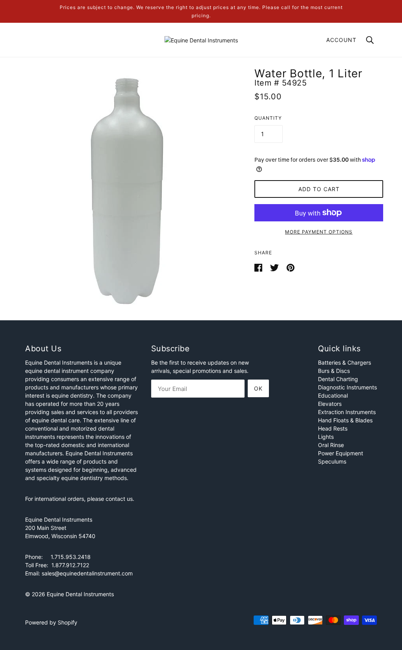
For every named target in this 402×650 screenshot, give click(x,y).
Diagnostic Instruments (347, 387)
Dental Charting (338, 379)
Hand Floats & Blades (345, 420)
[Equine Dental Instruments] (201, 39)
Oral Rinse (331, 445)
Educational (333, 395)
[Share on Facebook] (259, 267)
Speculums (332, 461)
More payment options (319, 232)
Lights (326, 436)
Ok (258, 388)
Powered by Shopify (51, 622)
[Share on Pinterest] (290, 267)
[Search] (370, 39)
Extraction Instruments (347, 412)
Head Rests (332, 428)
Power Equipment (340, 453)
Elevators (330, 403)
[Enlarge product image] (127, 190)
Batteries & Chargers (344, 362)
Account (341, 40)
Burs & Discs (334, 370)
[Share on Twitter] (275, 267)
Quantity (268, 118)
